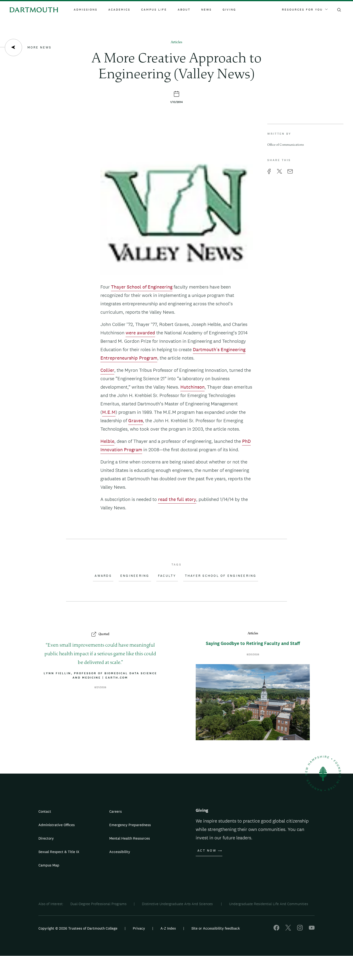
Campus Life (154, 10)
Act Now (206, 851)
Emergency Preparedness (130, 825)
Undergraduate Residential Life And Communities (268, 904)
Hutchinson (192, 387)
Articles (176, 42)
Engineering (134, 576)
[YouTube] (312, 929)
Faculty (167, 576)
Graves (135, 420)
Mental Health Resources (129, 838)
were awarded (140, 333)
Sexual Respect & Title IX (58, 851)
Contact (44, 811)
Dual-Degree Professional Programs (98, 904)
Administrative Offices (56, 825)
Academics (119, 10)
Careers (115, 811)
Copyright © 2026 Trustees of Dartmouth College (77, 928)
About (184, 10)
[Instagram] (300, 929)
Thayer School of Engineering (141, 287)
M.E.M (109, 412)
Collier (107, 370)
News (206, 10)
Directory (46, 838)
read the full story (177, 499)
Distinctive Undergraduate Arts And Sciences (178, 904)
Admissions (85, 10)
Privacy (139, 928)
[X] (288, 929)
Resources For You (302, 10)
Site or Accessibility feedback (215, 928)
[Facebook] (276, 929)
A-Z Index (168, 928)
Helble (107, 441)
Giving (229, 10)
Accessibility (119, 851)
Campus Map (48, 865)
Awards (103, 576)
